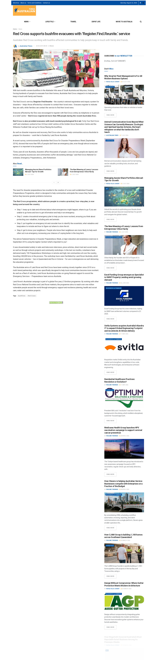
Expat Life (96, 22)
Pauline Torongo (112, 232)
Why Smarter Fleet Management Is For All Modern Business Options (123, 77)
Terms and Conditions (34, 3)
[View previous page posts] (54, 182)
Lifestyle (49, 22)
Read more (111, 114)
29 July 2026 (126, 81)
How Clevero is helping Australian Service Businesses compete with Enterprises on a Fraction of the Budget (123, 483)
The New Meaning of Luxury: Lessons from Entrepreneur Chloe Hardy (123, 227)
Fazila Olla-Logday (112, 81)
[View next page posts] (58, 182)
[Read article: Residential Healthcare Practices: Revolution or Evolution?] (124, 398)
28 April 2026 (124, 436)
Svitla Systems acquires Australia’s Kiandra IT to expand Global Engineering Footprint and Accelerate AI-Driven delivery (124, 328)
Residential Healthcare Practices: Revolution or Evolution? (119, 380)
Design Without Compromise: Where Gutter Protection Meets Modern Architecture (124, 584)
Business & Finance (113, 237)
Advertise (16, 3)
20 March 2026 (126, 588)
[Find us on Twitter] (143, 3)
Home (15, 29)
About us (23, 3)
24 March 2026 (125, 540)
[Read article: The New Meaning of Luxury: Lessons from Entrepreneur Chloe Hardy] (63, 172)
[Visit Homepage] (24, 10)
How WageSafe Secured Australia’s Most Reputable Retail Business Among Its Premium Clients (123, 636)
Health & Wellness (113, 441)
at (107, 189)
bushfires (21, 296)
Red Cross (32, 296)
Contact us (46, 3)
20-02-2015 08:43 (41, 46)
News (26, 22)
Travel (73, 22)
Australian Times (26, 46)
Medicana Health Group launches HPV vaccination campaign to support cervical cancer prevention (123, 430)
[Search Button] (141, 21)
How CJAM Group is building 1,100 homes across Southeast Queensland (123, 535)
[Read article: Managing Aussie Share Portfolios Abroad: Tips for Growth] (18, 172)
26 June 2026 (124, 283)
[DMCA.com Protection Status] (56, 302)
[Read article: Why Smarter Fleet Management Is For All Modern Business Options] (124, 95)
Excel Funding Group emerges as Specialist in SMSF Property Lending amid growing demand (124, 277)
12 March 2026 (126, 642)
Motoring (110, 87)
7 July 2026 (124, 135)
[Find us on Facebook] (140, 3)
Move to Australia (124, 22)
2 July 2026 (30, 174)
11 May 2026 (124, 334)
